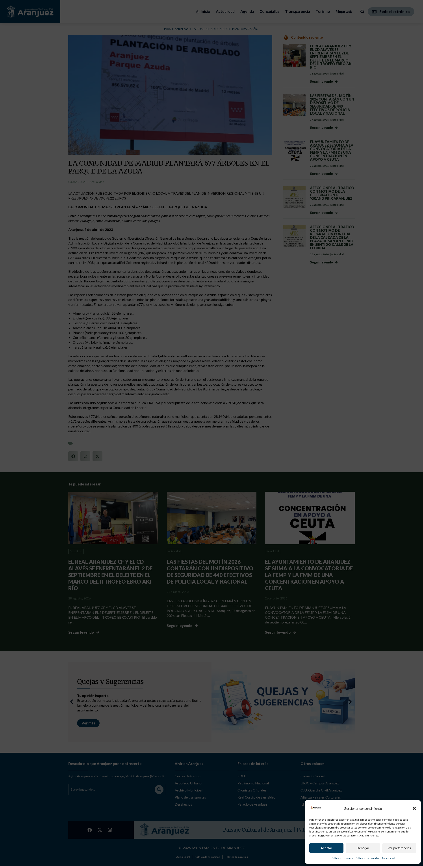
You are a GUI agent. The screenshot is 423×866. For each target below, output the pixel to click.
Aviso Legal (388, 858)
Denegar (363, 848)
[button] (414, 808)
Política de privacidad (367, 858)
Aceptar (326, 848)
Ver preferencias (399, 848)
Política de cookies (342, 858)
